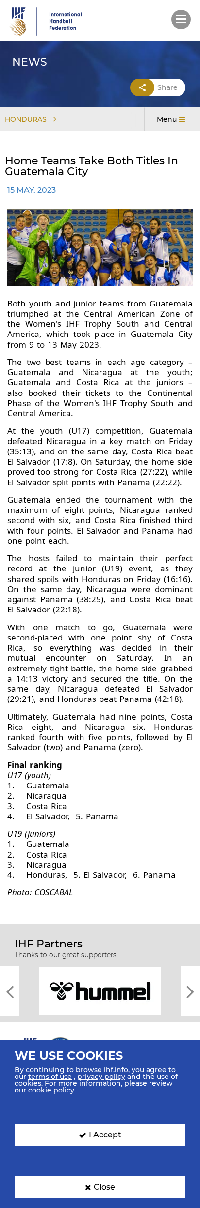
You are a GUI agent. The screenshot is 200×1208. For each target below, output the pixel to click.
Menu (167, 119)
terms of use (50, 1076)
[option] (100, 990)
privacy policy (101, 1076)
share (167, 87)
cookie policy (51, 1090)
